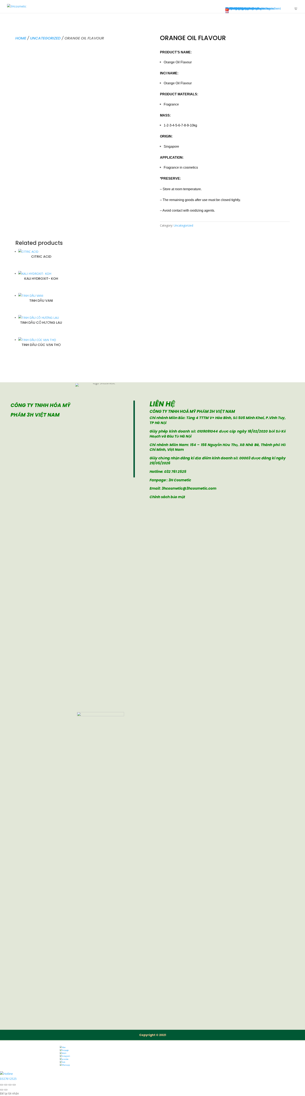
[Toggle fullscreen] (5, 1084)
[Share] (10, 1084)
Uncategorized (45, 38)
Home (20, 38)
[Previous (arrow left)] (1, 1089)
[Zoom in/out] (1, 1084)
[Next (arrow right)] (5, 1089)
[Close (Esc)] (14, 1084)
